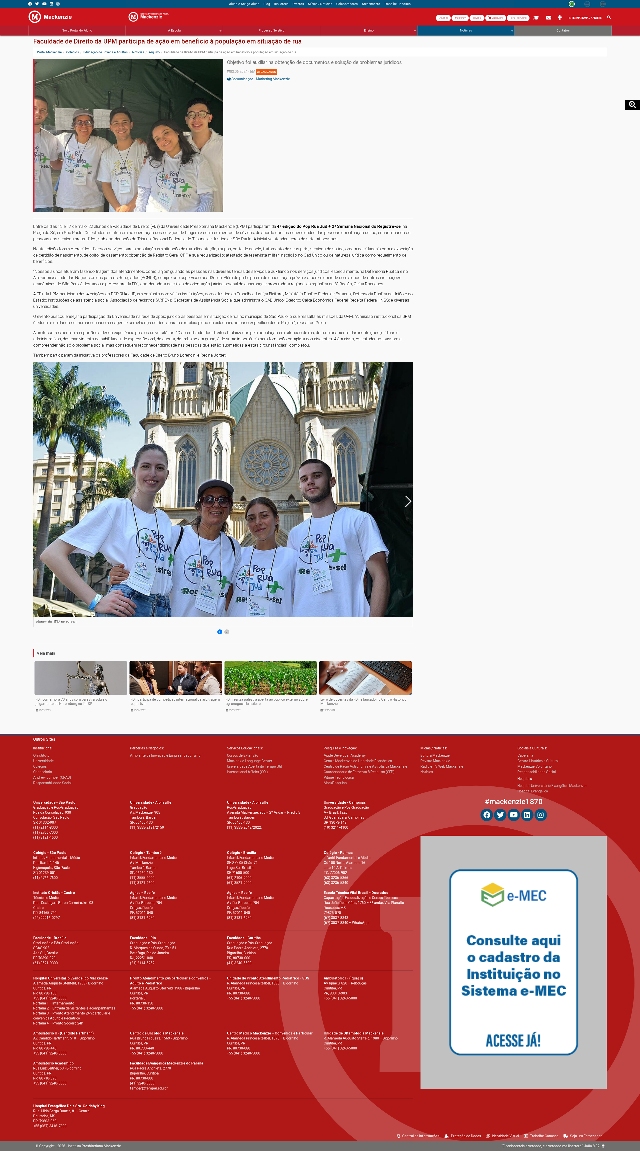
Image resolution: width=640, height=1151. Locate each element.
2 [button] (227, 632)
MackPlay (460, 18)
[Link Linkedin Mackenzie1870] (51, 4)
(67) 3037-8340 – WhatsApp (346, 923)
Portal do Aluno (518, 18)
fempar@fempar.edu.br (149, 1088)
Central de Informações (421, 1136)
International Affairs (585, 18)
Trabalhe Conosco (544, 1136)
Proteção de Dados (466, 1136)
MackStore (497, 18)
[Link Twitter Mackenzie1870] (37, 4)
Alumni (443, 18)
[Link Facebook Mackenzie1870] (30, 4)
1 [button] (219, 632)
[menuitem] (244, 4)
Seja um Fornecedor (586, 1136)
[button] (408, 501)
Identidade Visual (505, 1136)
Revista (477, 18)
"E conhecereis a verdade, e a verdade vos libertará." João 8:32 (552, 1146)
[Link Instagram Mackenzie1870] (58, 4)
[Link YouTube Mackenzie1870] (44, 4)
